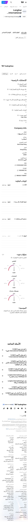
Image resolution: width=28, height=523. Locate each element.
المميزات (11, 437)
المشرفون (24, 499)
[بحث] (11, 2)
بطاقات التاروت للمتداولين (7, 480)
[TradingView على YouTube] (18, 408)
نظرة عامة (11, 447)
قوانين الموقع (24, 498)
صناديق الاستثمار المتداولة (21, 443)
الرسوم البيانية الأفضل (22, 437)
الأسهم (25, 442)
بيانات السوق (10, 440)
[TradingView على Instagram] (15, 408)
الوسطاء (11, 448)
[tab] (9, 185)
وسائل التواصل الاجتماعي (21, 491)
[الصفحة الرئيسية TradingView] (22, 2)
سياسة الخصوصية (9, 489)
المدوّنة (11, 469)
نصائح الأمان (10, 494)
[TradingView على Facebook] (22, 408)
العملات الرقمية (23, 447)
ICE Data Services (11, 419)
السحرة (25, 513)
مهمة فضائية (10, 467)
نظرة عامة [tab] (24, 32)
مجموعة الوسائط (9, 474)
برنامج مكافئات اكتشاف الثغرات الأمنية (8, 497)
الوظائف (11, 472)
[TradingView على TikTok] (4, 408)
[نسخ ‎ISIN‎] (15, 165)
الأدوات (11, 503)
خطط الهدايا (10, 442)
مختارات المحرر (23, 507)
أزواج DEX (24, 450)
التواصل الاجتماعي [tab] (6, 32)
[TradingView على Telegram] (7, 408)
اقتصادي (25, 464)
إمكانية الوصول (10, 493)
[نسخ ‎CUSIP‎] (17, 170)
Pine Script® (24, 480)
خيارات (25, 477)
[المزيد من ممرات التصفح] (20, 6)
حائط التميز (24, 493)
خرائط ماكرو (24, 479)
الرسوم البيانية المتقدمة (8, 508)
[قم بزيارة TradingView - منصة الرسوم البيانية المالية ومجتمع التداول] (7, 66)
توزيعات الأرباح (23, 467)
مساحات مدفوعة (23, 517)
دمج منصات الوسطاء (8, 516)
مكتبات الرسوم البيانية (8, 505)
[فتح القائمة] (25, 2)
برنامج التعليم (10, 520)
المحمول (25, 485)
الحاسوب (25, 486)
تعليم (25, 505)
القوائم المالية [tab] (16, 32)
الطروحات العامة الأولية (21, 469)
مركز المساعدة (10, 470)
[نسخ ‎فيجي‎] (15, 175)
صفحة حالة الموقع (9, 499)
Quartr (7, 428)
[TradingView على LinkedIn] (11, 408)
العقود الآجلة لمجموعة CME (8, 457)
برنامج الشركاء (10, 518)
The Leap (11, 452)
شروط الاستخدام (9, 486)
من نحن (11, 465)
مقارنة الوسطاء (10, 450)
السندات (25, 445)
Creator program (22, 496)
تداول (25, 504)
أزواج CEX (24, 448)
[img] (6, 16)
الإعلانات (11, 515)
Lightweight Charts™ (8, 507)
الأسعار (11, 439)
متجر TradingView (9, 478)
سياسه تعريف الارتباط (8, 491)
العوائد (25, 466)
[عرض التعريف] (18, 84)
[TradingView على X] (25, 408)
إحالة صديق (24, 494)
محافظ (25, 474)
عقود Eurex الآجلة (9, 459)
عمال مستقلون (23, 515)
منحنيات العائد (24, 475)
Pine (25, 452)
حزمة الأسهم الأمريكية (8, 461)
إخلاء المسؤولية (10, 488)
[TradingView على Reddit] (25, 412)
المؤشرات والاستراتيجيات (21, 512)
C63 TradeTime (9, 482)
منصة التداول (10, 510)
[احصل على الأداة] (2, 254)
